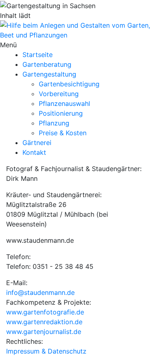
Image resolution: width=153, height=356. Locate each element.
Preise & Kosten (62, 133)
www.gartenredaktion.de (44, 322)
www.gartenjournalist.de (43, 331)
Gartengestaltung (49, 74)
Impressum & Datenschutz (46, 351)
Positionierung (61, 113)
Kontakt (34, 152)
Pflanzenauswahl (64, 103)
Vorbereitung (59, 94)
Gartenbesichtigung (69, 84)
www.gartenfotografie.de (45, 312)
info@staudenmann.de (40, 292)
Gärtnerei (36, 142)
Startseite (37, 55)
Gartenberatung (46, 64)
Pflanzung (54, 123)
